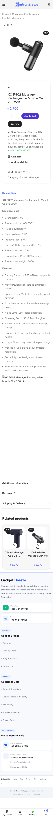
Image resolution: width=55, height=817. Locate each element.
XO (9, 87)
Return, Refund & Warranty (15, 697)
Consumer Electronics (24, 14)
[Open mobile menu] (4, 5)
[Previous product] (4, 25)
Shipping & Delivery (11, 712)
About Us (7, 643)
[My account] (49, 5)
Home (5, 14)
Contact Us (8, 666)
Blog (21, 779)
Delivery (43, 779)
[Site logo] (26, 4)
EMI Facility (8, 704)
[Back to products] (8, 25)
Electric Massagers (13, 18)
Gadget (13, 580)
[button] (14, 545)
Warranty (36, 794)
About (15, 779)
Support (4, 783)
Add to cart (30, 116)
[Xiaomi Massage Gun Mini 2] (14, 538)
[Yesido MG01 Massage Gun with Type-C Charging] (38, 538)
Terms (28, 794)
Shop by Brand (9, 651)
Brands (28, 779)
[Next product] (11, 25)
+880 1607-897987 (20, 150)
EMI (35, 779)
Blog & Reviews (10, 658)
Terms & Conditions (12, 689)
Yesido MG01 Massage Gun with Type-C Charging (38, 556)
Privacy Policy (9, 720)
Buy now (15, 124)
